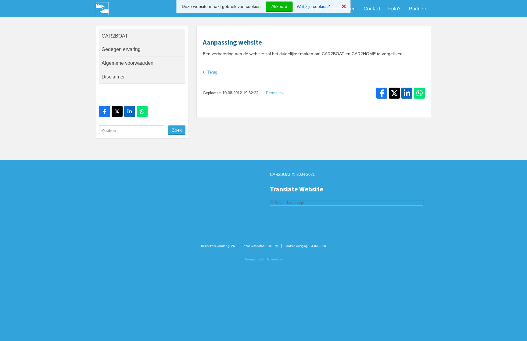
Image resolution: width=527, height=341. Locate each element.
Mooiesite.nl (274, 259)
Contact (372, 8)
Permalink (275, 93)
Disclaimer (113, 76)
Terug (211, 72)
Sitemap (250, 259)
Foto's (394, 8)
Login (261, 259)
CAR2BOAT (115, 35)
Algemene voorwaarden (127, 63)
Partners (418, 8)
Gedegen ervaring (121, 49)
